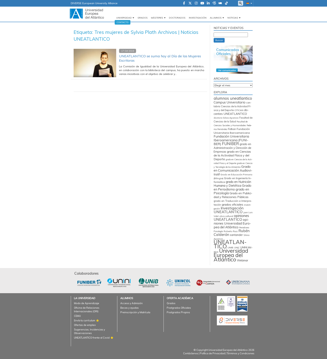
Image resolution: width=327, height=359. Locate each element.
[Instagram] (196, 3)
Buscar (219, 40)
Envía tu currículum (84, 320)
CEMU (77, 315)
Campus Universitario (229, 102)
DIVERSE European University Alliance (94, 3)
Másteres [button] (157, 17)
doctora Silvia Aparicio (226, 117)
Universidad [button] (124, 17)
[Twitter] (190, 3)
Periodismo (244, 227)
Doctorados (177, 17)
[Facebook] (184, 3)
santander (236, 235)
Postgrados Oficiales (179, 307)
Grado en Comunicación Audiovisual (233, 170)
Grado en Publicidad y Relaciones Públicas (233, 195)
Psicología (218, 231)
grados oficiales (232, 204)
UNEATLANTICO (230, 244)
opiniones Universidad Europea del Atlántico (232, 223)
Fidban (232, 129)
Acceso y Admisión (131, 303)
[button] (248, 3)
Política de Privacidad (212, 353)
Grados (143, 17)
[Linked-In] (208, 3)
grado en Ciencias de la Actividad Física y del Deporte (232, 155)
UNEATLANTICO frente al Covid (92, 337)
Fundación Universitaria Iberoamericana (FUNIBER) (231, 140)
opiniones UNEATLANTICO (231, 217)
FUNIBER (230, 143)
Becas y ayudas (129, 307)
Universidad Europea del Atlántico (231, 255)
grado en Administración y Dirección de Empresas (232, 147)
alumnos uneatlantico (233, 98)
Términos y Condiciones (240, 353)
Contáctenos (190, 353)
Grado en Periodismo (232, 187)
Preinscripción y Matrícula (135, 312)
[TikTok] (226, 3)
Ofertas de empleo (85, 324)
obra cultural (226, 216)
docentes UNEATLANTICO (231, 112)
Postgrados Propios (178, 312)
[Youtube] (202, 3)
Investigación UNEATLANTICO (229, 210)
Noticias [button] (232, 17)
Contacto (122, 22)
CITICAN (238, 110)
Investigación (197, 17)
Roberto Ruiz (231, 231)
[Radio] (220, 3)
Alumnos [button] (216, 17)
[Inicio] (87, 13)
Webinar (242, 260)
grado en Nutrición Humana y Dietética (232, 183)
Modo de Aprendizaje (86, 303)
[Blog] (214, 3)
